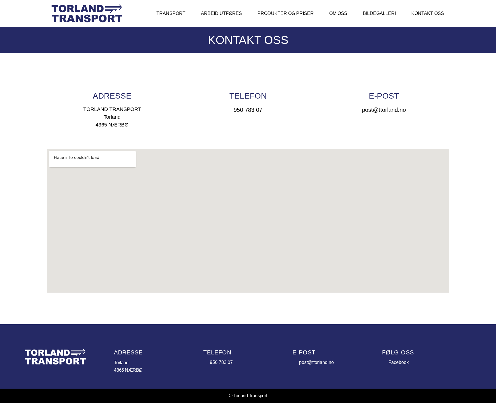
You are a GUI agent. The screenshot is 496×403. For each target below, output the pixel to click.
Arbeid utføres (221, 13)
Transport (170, 13)
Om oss (338, 13)
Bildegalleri (379, 13)
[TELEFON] (248, 77)
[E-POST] (384, 77)
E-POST (384, 95)
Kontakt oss (427, 13)
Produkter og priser (285, 13)
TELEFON (248, 95)
